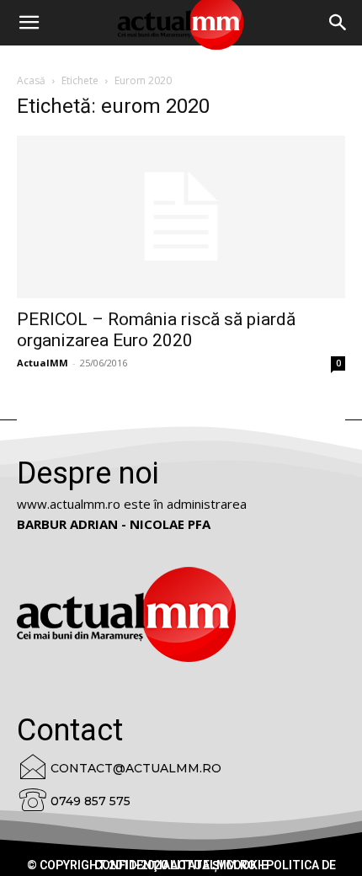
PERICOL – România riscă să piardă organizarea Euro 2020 (156, 329)
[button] (338, 22)
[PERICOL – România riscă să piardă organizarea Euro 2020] (181, 217)
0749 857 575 (90, 801)
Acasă (31, 80)
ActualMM (42, 362)
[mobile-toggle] (29, 22)
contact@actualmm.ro (136, 768)
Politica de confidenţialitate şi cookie (215, 865)
